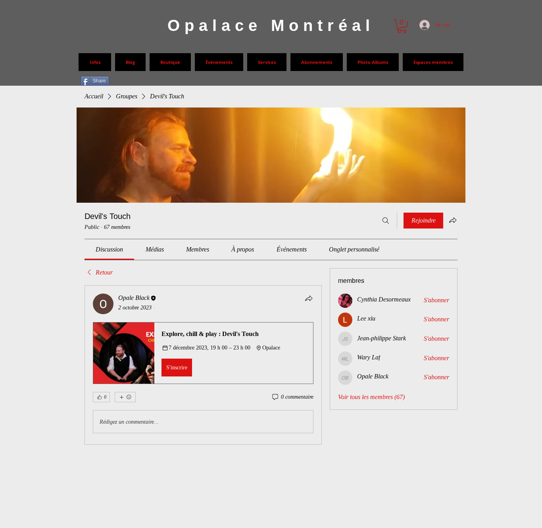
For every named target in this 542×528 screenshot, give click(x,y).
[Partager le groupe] (452, 220)
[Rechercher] (385, 220)
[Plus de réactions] (125, 397)
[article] (203, 365)
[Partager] (308, 298)
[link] (109, 249)
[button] (203, 353)
